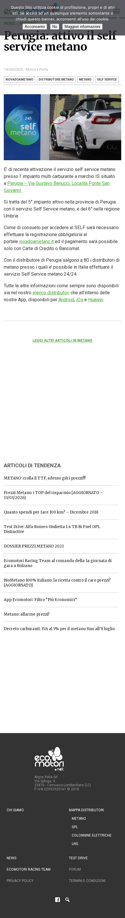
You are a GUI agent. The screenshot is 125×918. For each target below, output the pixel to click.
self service (107, 79)
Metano (79, 819)
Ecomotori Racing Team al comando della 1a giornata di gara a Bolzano (58, 563)
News (11, 858)
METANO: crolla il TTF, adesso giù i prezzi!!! (44, 478)
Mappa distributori (86, 810)
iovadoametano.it (36, 241)
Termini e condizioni (87, 881)
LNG (75, 844)
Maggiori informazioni (82, 26)
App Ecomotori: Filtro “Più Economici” (40, 599)
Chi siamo (15, 810)
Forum (75, 869)
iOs (79, 299)
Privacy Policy (20, 881)
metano (85, 79)
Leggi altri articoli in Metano (62, 340)
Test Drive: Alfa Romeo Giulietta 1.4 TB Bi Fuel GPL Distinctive (52, 529)
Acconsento (35, 26)
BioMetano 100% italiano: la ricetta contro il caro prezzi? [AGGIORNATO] (57, 583)
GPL (75, 827)
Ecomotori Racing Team (29, 869)
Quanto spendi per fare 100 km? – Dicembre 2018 (51, 512)
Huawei (95, 299)
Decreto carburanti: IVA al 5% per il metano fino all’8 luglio (59, 628)
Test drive (78, 858)
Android (66, 299)
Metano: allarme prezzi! (26, 614)
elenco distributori (51, 292)
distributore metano (56, 79)
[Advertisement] (47, 410)
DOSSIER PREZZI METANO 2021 (34, 546)
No (54, 26)
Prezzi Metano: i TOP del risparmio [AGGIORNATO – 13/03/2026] (53, 495)
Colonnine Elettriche (92, 835)
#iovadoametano (19, 79)
